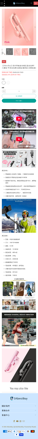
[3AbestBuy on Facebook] (14, 421)
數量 (3, 87)
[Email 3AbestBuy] (23, 421)
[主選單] (1, 3)
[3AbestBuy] (19, 3)
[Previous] (3, 27)
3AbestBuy (10, 427)
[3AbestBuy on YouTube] (17, 421)
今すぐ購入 (19, 101)
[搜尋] (31, 3)
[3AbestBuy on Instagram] (20, 421)
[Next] (34, 27)
